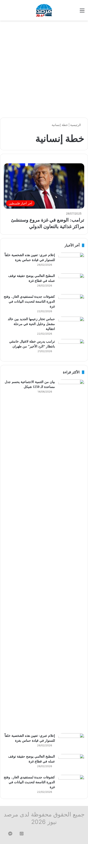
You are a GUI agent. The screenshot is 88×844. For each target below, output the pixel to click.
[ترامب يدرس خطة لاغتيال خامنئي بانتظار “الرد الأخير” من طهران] (71, 348)
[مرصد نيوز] (44, 10)
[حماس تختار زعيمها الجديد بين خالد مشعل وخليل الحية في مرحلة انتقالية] (71, 325)
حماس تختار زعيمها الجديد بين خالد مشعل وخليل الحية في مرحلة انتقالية (31, 324)
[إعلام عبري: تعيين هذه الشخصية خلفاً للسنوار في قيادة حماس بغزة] (71, 261)
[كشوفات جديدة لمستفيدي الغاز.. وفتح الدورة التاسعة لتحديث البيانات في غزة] (71, 303)
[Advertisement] (44, 69)
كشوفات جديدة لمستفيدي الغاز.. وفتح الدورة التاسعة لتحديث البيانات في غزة (29, 301)
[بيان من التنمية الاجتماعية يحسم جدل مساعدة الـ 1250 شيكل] (71, 554)
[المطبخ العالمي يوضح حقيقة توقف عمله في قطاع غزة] (71, 282)
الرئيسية (76, 125)
